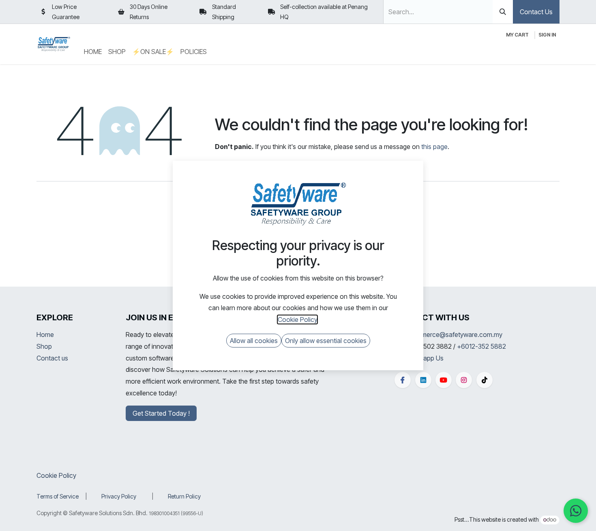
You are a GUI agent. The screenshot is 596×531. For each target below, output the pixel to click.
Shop (44, 346)
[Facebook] (402, 380)
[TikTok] (484, 380)
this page (434, 146)
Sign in (547, 35)
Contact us (52, 358)
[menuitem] (93, 52)
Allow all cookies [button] (254, 341)
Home (45, 334)
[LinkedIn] (423, 380)
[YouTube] (443, 380)
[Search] (503, 12)
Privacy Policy (118, 496)
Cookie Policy (56, 475)
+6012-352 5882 (481, 346)
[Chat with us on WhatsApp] (576, 511)
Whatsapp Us (424, 358)
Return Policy (184, 496)
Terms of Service (57, 496)
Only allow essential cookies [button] (326, 341)
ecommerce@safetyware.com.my (453, 334)
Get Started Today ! (161, 413)
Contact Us (536, 12)
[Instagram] (464, 380)
